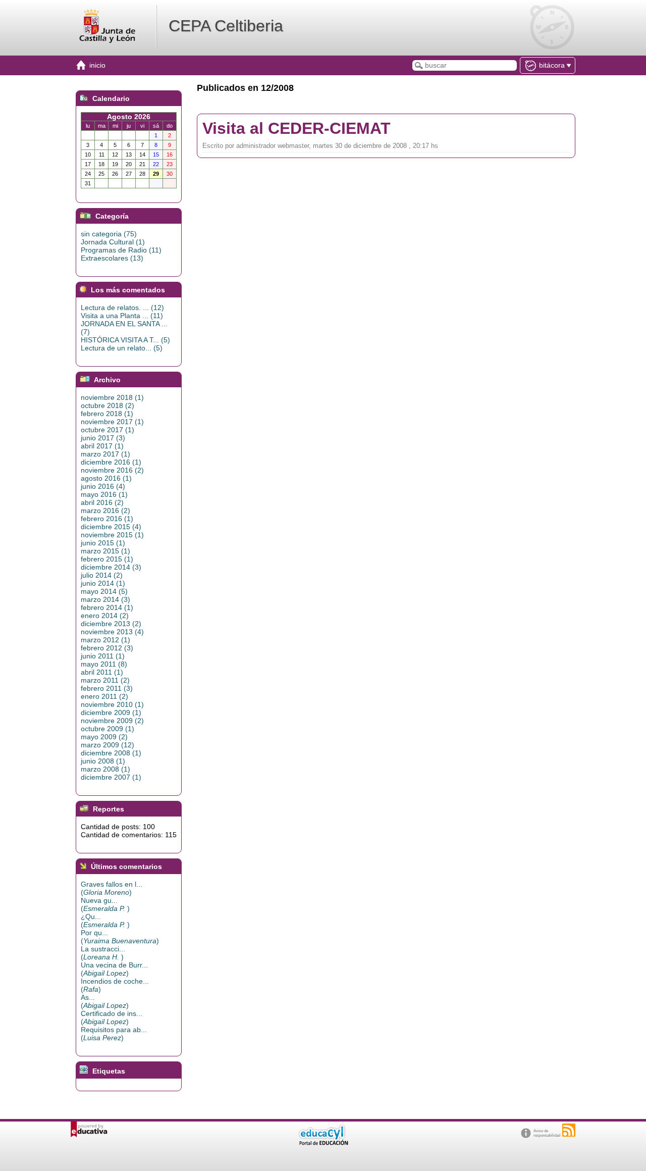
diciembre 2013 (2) (111, 624)
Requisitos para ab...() (114, 1034)
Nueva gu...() (105, 904)
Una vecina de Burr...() (114, 969)
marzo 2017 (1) (105, 454)
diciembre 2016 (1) (111, 462)
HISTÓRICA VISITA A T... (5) (125, 340)
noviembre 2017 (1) (112, 422)
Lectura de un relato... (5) (122, 348)
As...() (105, 1001)
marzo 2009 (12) (107, 745)
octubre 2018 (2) (107, 405)
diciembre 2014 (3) (111, 567)
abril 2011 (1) (102, 672)
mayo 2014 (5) (104, 591)
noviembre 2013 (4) (112, 632)
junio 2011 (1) (103, 656)
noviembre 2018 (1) (112, 397)
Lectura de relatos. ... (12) (122, 307)
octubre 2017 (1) (107, 430)
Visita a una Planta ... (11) (122, 316)
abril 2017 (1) (102, 446)
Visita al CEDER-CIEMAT (296, 128)
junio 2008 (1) (103, 761)
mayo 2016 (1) (104, 494)
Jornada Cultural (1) (113, 242)
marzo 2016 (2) (105, 510)
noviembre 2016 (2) (112, 470)
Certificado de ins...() (111, 1017)
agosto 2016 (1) (106, 478)
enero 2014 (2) (105, 616)
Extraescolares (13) (112, 258)
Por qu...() (120, 937)
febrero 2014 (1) (107, 607)
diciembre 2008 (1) (111, 753)
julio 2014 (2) (102, 575)
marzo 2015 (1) (105, 551)
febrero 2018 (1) (107, 414)
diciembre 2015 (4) (111, 527)
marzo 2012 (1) (105, 640)
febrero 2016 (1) (107, 519)
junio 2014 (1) (103, 583)
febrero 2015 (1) (107, 559)
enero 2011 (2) (104, 696)
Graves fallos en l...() (111, 888)
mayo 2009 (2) (104, 737)
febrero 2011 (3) (107, 688)
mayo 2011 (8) (104, 664)
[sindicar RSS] (568, 1130)
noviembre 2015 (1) (112, 535)
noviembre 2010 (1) (112, 704)
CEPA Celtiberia (226, 26)
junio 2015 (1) (103, 543)
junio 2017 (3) (103, 438)
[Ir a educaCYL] (323, 1143)
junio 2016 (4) (103, 486)
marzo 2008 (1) (105, 769)
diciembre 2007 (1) (111, 777)
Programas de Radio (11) (121, 250)
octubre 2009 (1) (107, 729)
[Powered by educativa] (89, 1129)
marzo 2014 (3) (105, 599)
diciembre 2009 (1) (111, 712)
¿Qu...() (105, 920)
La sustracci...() (103, 953)
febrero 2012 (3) (107, 648)
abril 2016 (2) (102, 502)
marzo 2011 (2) (105, 680)
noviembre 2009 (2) (112, 721)
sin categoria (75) (109, 234)
